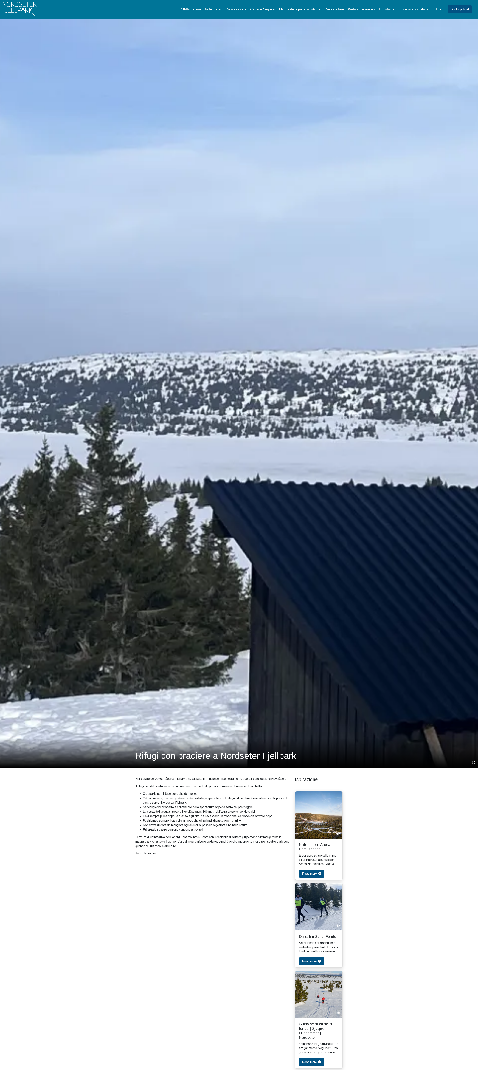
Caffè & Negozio (262, 9)
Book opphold (460, 9)
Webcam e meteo (361, 9)
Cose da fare (334, 9)
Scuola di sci (236, 9)
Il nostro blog (388, 9)
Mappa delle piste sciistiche (299, 9)
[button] (438, 9)
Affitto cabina (191, 9)
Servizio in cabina (415, 9)
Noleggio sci (214, 9)
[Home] (20, 9)
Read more (310, 873)
